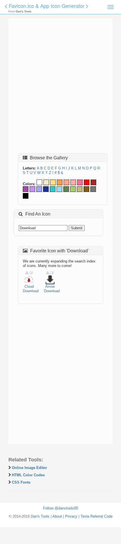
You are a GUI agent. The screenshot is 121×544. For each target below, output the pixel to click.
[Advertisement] (60, 87)
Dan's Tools (40, 516)
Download (31, 291)
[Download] (26, 273)
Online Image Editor (29, 468)
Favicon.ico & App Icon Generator (46, 5)
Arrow (50, 286)
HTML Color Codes (28, 475)
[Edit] (31, 273)
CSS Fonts (21, 482)
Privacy (71, 516)
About (57, 516)
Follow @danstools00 (60, 508)
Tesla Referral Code (96, 516)
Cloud (29, 286)
